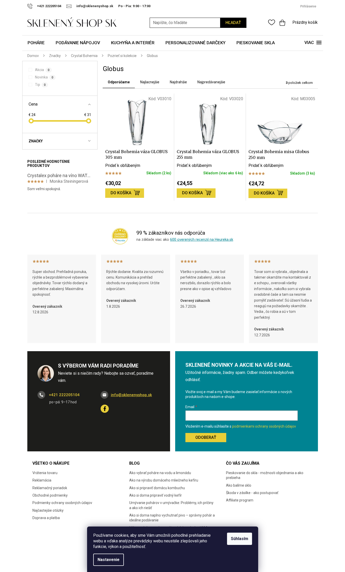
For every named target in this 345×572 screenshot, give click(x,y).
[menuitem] (36, 43)
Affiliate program (239, 500)
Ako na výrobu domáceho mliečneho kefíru (163, 480)
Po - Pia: (125, 6)
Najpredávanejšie (211, 82)
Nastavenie (109, 559)
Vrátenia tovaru (44, 473)
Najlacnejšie (149, 82)
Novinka (44, 77)
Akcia (42, 70)
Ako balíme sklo (238, 485)
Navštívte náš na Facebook (105, 409)
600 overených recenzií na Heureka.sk (201, 239)
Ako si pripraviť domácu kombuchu (157, 488)
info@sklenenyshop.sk (131, 395)
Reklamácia (41, 480)
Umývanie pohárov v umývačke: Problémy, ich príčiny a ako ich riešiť (171, 505)
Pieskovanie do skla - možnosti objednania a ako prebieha (264, 475)
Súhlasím (239, 538)
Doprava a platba (46, 518)
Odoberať (205, 437)
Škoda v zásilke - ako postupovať (252, 493)
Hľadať (233, 22)
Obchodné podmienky (50, 495)
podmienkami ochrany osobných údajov (264, 426)
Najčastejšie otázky (48, 510)
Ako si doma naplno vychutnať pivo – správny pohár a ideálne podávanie (172, 517)
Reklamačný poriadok (49, 488)
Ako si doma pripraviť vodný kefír (155, 495)
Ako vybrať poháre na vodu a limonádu (160, 473)
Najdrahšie (178, 82)
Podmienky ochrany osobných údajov (62, 503)
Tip (40, 85)
